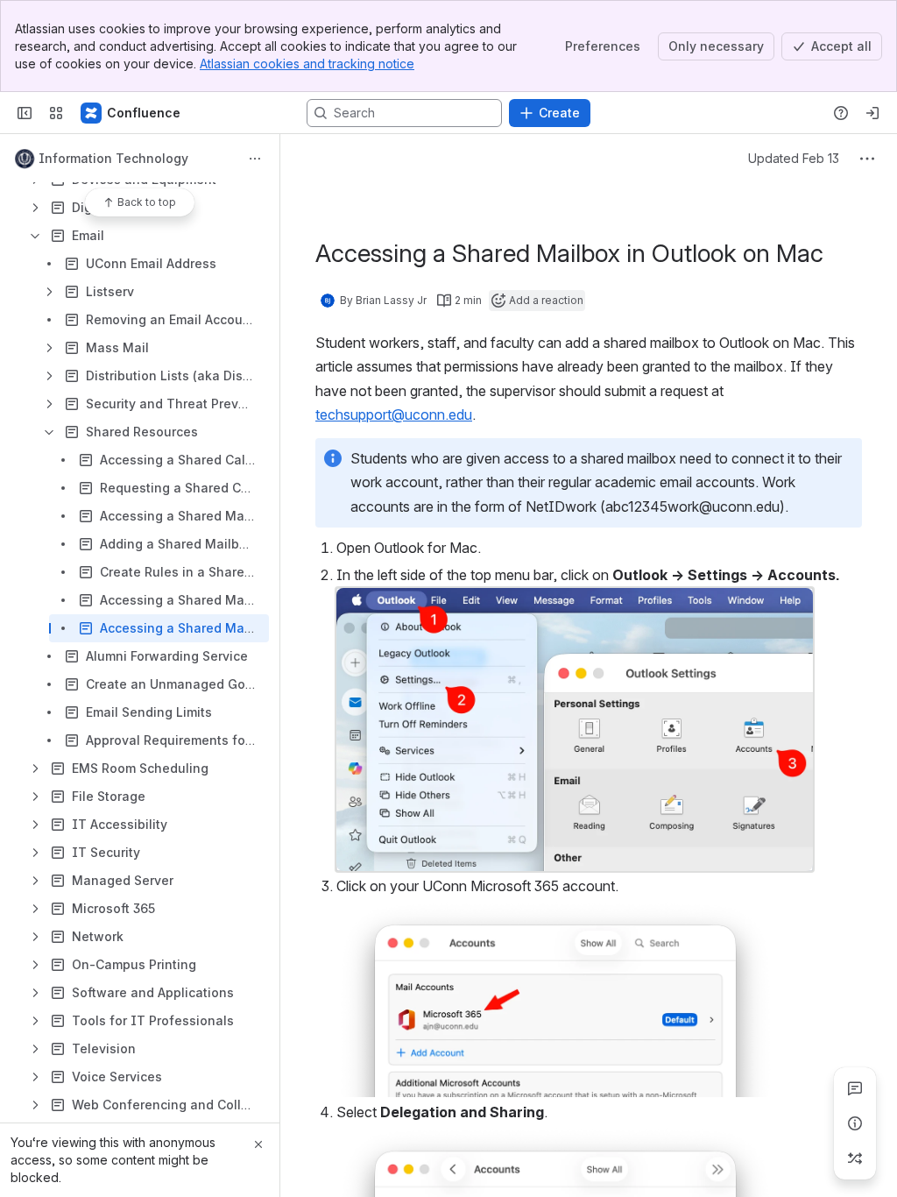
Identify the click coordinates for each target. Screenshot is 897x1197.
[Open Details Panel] (855, 1123)
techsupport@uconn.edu (393, 414)
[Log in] (872, 113)
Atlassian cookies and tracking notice (307, 63)
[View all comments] (855, 1088)
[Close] (258, 1144)
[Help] (841, 113)
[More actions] (254, 158)
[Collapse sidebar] (25, 113)
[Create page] (855, 1158)
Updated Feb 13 (793, 158)
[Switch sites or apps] (56, 113)
